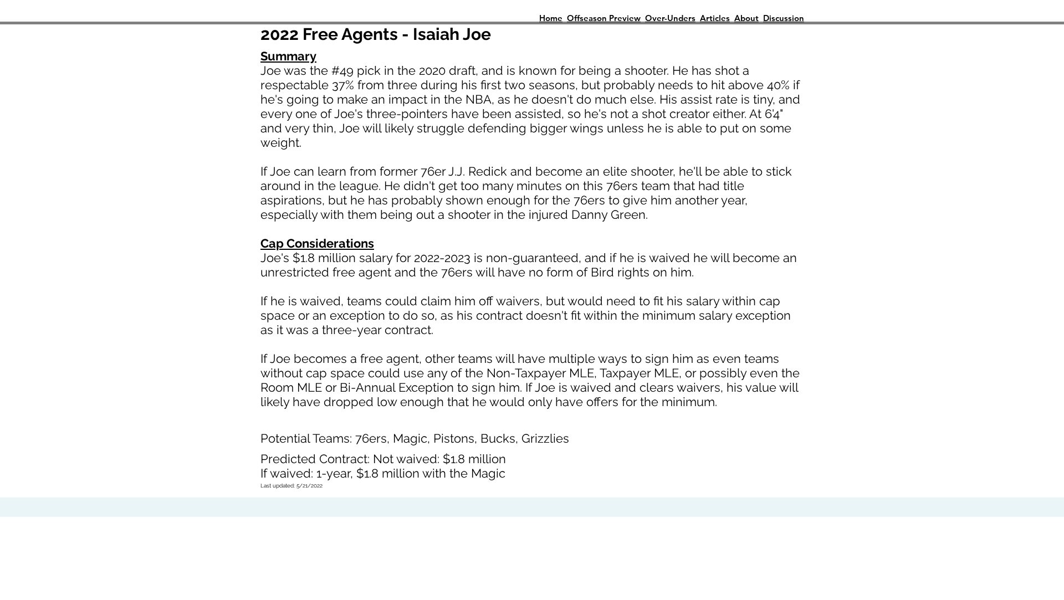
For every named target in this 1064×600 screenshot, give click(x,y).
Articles (715, 18)
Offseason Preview (604, 18)
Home (550, 18)
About (746, 18)
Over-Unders (670, 18)
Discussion (783, 18)
